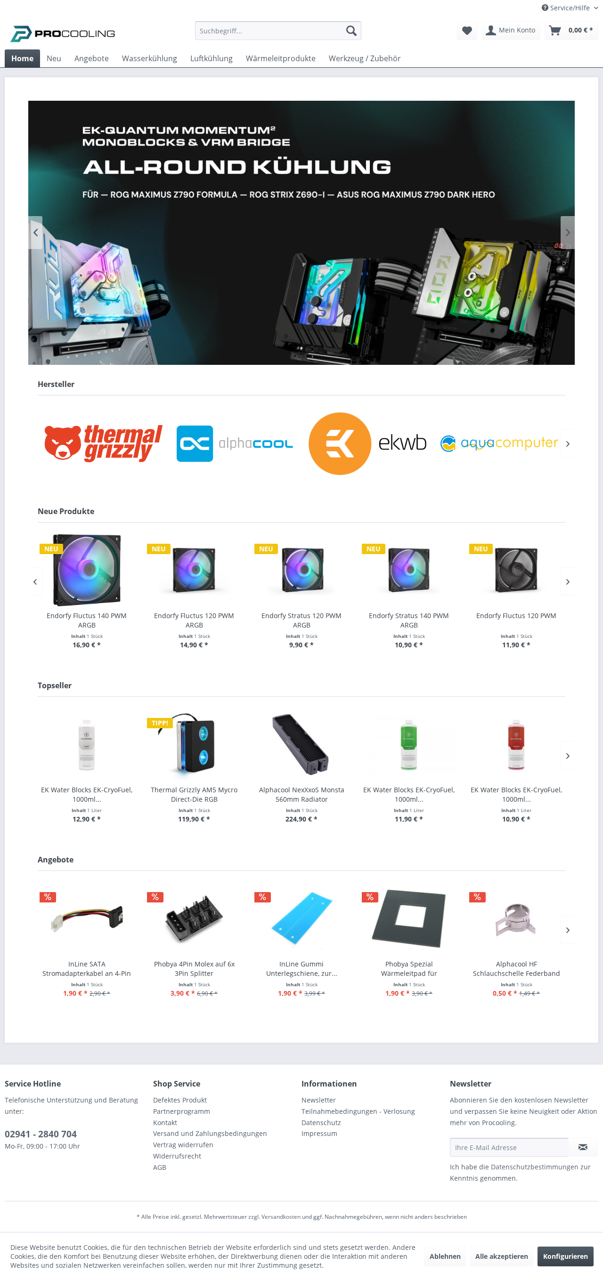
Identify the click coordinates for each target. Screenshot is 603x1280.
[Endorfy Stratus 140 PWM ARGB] (409, 570)
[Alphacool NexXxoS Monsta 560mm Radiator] (301, 744)
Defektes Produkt (180, 1099)
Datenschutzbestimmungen (535, 1166)
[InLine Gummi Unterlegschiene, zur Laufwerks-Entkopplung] (301, 919)
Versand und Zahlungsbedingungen (210, 1133)
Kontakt (165, 1122)
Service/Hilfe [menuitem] (570, 7)
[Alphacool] (235, 444)
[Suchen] (351, 30)
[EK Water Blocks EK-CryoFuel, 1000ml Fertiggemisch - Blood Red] (516, 744)
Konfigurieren (565, 1256)
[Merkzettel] (467, 30)
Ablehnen (445, 1256)
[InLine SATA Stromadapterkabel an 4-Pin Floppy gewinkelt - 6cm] (86, 919)
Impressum (319, 1133)
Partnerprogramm (181, 1111)
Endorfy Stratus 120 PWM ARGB (301, 620)
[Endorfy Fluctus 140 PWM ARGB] (86, 570)
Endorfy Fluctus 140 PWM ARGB (87, 620)
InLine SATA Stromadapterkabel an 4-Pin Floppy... (86, 968)
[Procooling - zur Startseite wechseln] (62, 33)
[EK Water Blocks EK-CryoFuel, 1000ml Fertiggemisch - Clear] (86, 744)
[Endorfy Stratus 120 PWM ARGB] (301, 570)
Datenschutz (321, 1122)
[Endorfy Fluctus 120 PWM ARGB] (194, 570)
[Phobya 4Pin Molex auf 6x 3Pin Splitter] (194, 919)
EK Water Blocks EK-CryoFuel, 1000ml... (86, 794)
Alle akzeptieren (501, 1256)
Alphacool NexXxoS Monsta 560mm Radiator (301, 794)
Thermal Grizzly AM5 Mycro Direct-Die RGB (194, 794)
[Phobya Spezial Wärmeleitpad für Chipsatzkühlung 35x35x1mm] (409, 919)
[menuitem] (278, 35)
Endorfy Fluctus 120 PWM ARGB (194, 620)
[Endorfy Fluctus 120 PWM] (516, 570)
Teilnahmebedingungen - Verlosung (358, 1111)
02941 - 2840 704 (41, 1134)
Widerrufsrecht (177, 1155)
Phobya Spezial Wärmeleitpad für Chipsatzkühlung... (409, 968)
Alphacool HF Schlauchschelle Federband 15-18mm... (516, 968)
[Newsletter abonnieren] (583, 1147)
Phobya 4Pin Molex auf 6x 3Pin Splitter (194, 968)
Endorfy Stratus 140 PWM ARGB (409, 620)
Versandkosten (281, 1217)
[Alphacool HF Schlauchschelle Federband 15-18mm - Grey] (516, 919)
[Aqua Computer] (499, 444)
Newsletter (319, 1099)
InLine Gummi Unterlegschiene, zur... (301, 968)
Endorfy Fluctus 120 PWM (516, 615)
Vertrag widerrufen (183, 1144)
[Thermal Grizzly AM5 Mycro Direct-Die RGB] (194, 744)
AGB (159, 1167)
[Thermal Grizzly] (104, 444)
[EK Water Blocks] (367, 444)
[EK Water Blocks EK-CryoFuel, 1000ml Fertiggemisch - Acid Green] (409, 744)
